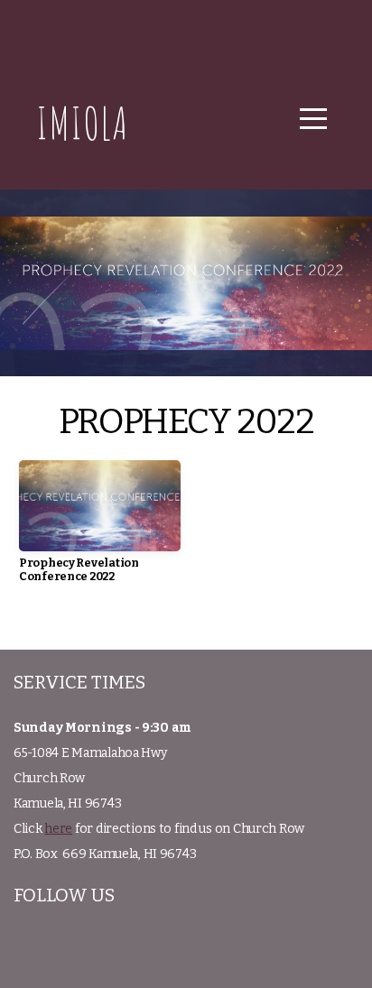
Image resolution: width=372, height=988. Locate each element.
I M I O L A (80, 122)
